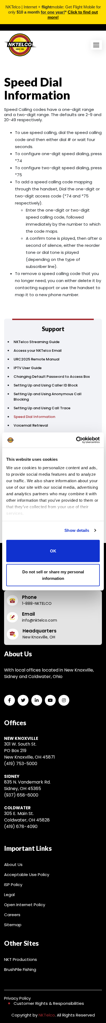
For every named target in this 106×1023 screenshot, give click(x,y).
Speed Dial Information (34, 416)
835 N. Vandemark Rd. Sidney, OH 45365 (27, 785)
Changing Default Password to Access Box (52, 376)
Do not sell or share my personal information (53, 575)
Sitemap (12, 925)
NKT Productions (20, 959)
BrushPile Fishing (20, 969)
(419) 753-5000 (20, 763)
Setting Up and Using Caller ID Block (46, 385)
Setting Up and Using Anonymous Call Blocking (48, 396)
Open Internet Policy (24, 904)
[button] (96, 45)
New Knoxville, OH (39, 637)
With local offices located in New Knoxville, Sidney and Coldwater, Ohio (49, 673)
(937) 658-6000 (21, 795)
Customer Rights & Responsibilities (49, 1003)
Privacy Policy (17, 998)
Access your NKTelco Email (38, 350)
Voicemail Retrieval (31, 425)
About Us (13, 864)
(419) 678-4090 (21, 826)
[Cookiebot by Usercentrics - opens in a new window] (76, 440)
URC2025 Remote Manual (37, 359)
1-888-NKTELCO (37, 603)
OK (53, 550)
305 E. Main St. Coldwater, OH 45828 (27, 816)
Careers (12, 914)
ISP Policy (13, 884)
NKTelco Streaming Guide (37, 341)
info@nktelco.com (39, 620)
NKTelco (47, 1015)
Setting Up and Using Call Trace (42, 408)
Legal (9, 894)
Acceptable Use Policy (26, 874)
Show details (76, 530)
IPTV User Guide (28, 367)
